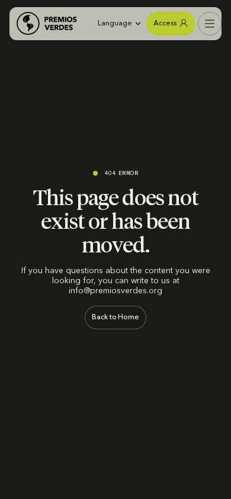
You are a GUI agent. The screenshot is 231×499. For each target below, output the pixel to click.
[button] (118, 24)
